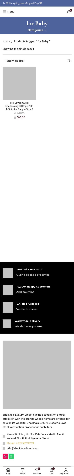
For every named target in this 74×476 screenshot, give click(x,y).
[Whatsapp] (11, 456)
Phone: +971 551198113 (20, 443)
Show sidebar (15, 60)
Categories (35, 30)
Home (6, 41)
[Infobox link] (37, 273)
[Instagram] (5, 456)
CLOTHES (19, 113)
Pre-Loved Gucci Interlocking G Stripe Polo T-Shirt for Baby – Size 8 (19, 106)
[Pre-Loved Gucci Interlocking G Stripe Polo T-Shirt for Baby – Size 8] (19, 83)
